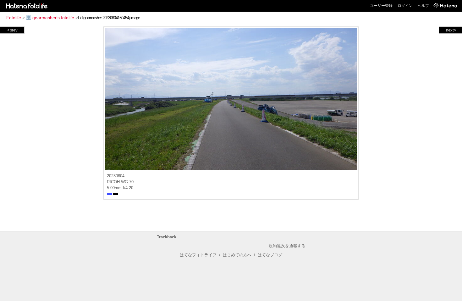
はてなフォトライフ (198, 255)
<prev (12, 30)
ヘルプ (423, 5)
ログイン (405, 5)
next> (451, 30)
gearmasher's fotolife (53, 17)
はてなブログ (270, 255)
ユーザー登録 (381, 5)
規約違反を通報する (287, 245)
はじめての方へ (237, 255)
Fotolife (13, 17)
